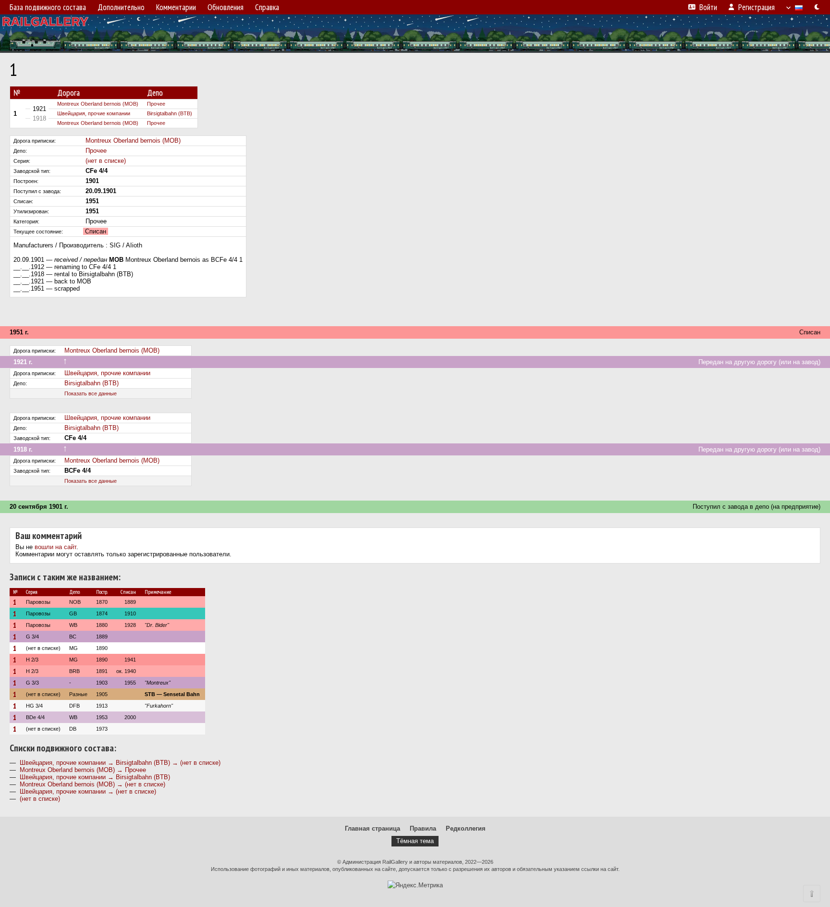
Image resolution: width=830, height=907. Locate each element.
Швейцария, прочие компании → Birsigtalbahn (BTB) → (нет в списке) (120, 762)
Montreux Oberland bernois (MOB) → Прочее (83, 769)
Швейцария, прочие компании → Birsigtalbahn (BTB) (95, 777)
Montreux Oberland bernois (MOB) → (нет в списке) (92, 784)
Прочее (156, 104)
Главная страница (372, 828)
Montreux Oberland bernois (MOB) (97, 104)
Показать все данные (90, 393)
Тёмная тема (415, 841)
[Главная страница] (415, 33)
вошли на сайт (55, 547)
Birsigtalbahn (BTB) (169, 113)
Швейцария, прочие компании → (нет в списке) (88, 791)
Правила (423, 828)
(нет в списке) (105, 160)
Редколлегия (466, 828)
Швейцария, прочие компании (93, 113)
